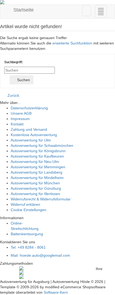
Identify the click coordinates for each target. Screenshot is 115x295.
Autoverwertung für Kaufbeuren (37, 156)
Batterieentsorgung (27, 234)
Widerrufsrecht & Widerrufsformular (41, 199)
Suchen (23, 80)
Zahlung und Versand (29, 129)
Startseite (23, 10)
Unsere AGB (21, 113)
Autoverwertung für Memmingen (38, 167)
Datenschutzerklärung (29, 108)
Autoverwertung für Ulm (31, 140)
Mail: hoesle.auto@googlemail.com (40, 255)
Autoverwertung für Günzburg (36, 188)
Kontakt (17, 124)
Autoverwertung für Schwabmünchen (42, 145)
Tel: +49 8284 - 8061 (28, 247)
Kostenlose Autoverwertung (34, 135)
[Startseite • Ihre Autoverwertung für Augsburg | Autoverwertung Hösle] (57, 2)
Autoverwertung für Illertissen (35, 194)
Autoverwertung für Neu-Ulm (35, 161)
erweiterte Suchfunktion (72, 43)
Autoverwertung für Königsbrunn (38, 151)
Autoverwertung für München (35, 183)
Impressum (20, 119)
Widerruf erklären (25, 204)
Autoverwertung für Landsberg (36, 172)
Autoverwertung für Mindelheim (37, 177)
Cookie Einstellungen (28, 210)
